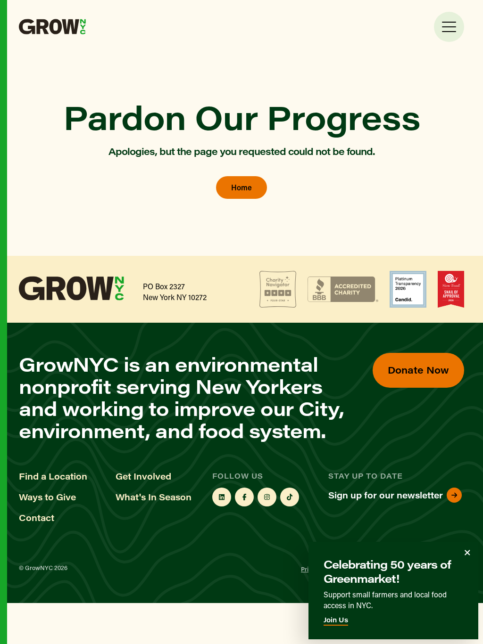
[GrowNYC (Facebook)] (244, 497)
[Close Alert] (467, 552)
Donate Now (418, 369)
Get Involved (143, 476)
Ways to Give (47, 497)
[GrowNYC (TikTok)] (289, 497)
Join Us (336, 620)
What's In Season (154, 497)
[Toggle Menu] (449, 27)
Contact (36, 517)
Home (241, 187)
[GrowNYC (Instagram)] (267, 497)
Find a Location (53, 476)
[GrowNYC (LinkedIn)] (221, 497)
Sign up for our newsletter (385, 495)
